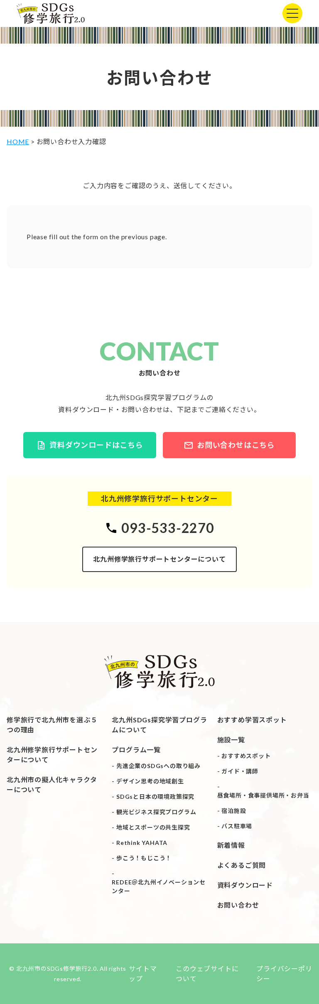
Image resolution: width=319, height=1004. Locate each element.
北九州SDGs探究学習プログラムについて (159, 725)
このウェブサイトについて (207, 973)
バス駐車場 (236, 826)
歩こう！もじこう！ (144, 858)
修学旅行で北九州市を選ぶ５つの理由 (52, 725)
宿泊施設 (233, 810)
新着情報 (231, 845)
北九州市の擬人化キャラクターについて (52, 784)
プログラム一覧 (136, 750)
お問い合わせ (238, 905)
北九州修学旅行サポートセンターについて (159, 559)
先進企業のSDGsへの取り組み (158, 765)
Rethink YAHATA (141, 842)
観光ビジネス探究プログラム (156, 811)
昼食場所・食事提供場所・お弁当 (263, 795)
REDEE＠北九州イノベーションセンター (159, 886)
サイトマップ (143, 973)
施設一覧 (231, 740)
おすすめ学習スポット (252, 720)
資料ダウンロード (245, 885)
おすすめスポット (245, 755)
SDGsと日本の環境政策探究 (155, 796)
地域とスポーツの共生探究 (153, 827)
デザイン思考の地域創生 (150, 781)
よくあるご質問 (241, 865)
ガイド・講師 (239, 771)
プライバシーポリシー (284, 973)
